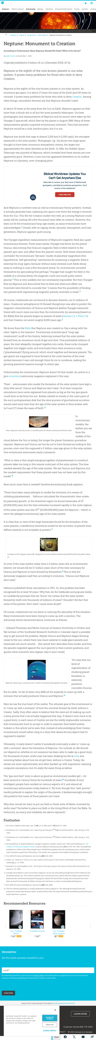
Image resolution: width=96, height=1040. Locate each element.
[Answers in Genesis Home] (8, 3)
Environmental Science (63, 9)
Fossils (76, 9)
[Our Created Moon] (16, 919)
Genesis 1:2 (69, 316)
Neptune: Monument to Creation (61, 35)
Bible (28, 328)
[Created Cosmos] (37, 919)
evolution (14, 376)
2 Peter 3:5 (81, 316)
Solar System (42, 35)
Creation (77, 96)
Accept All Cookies (50, 1018)
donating (56, 1003)
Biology (40, 9)
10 (63, 779)
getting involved (68, 1003)
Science (21, 35)
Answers (13, 35)
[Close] (55, 1010)
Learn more (80, 1014)
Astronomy (31, 35)
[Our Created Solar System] (58, 919)
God (76, 756)
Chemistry (49, 9)
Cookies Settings (49, 1030)
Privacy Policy (38, 975)
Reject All (49, 1024)
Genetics (85, 9)
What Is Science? (17, 9)
